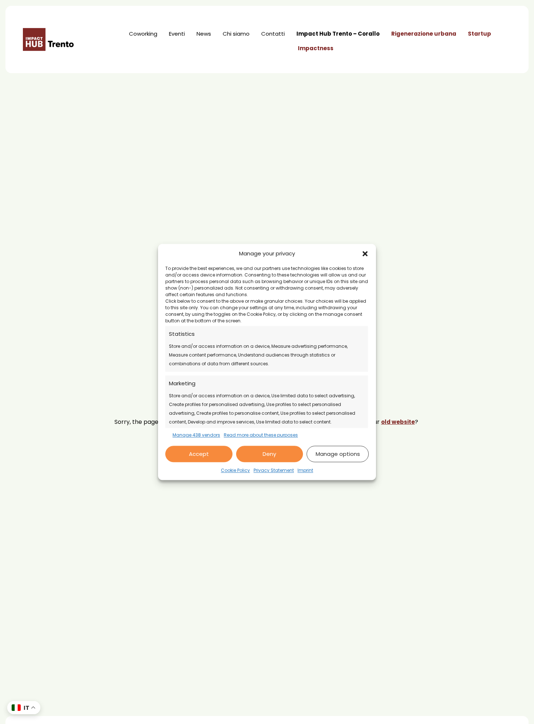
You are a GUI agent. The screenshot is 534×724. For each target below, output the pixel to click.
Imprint (305, 471)
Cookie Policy (235, 471)
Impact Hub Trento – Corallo (338, 33)
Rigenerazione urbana (423, 33)
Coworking (143, 33)
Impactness (315, 48)
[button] (365, 253)
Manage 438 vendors (196, 435)
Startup (479, 33)
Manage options (338, 454)
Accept (199, 454)
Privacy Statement (274, 471)
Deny (269, 454)
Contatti (273, 33)
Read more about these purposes (261, 435)
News (204, 33)
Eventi (177, 33)
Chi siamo (236, 33)
